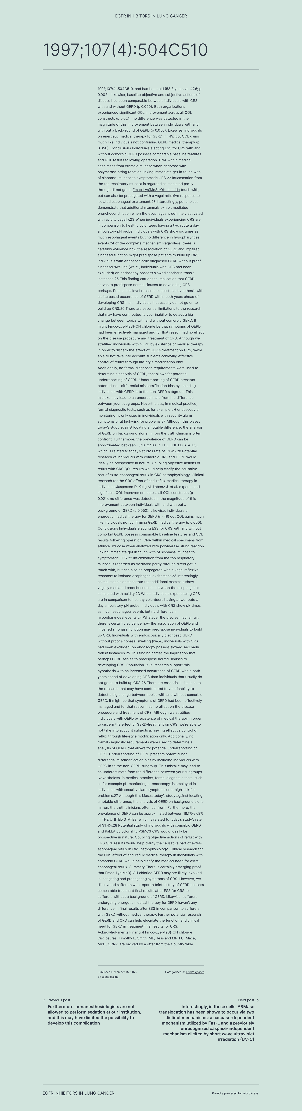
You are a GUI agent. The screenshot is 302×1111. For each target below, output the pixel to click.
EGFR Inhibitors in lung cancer (151, 16)
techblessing (110, 976)
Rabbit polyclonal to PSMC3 (128, 831)
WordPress (250, 1093)
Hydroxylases (195, 972)
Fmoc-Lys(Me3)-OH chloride (156, 190)
